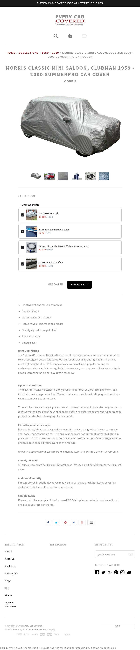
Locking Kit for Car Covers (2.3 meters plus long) (63, 245)
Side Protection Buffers (51, 262)
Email (91, 522)
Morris (70, 81)
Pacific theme (12, 629)
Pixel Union (28, 629)
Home (11, 52)
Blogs (8, 580)
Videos (8, 595)
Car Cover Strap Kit (49, 213)
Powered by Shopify (44, 629)
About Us (9, 558)
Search (8, 551)
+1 (82, 522)
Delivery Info (11, 573)
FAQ (7, 587)
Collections (29, 52)
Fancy (74, 522)
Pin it (65, 522)
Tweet (56, 522)
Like (48, 522)
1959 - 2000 (50, 52)
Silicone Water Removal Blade (54, 229)
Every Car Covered (33, 625)
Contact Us (10, 566)
